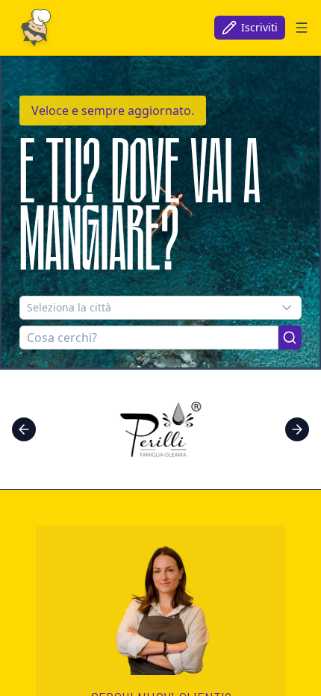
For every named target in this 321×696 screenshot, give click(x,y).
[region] (160, 429)
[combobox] (160, 308)
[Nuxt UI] (36, 27)
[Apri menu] (302, 28)
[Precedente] (24, 429)
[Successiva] (297, 429)
